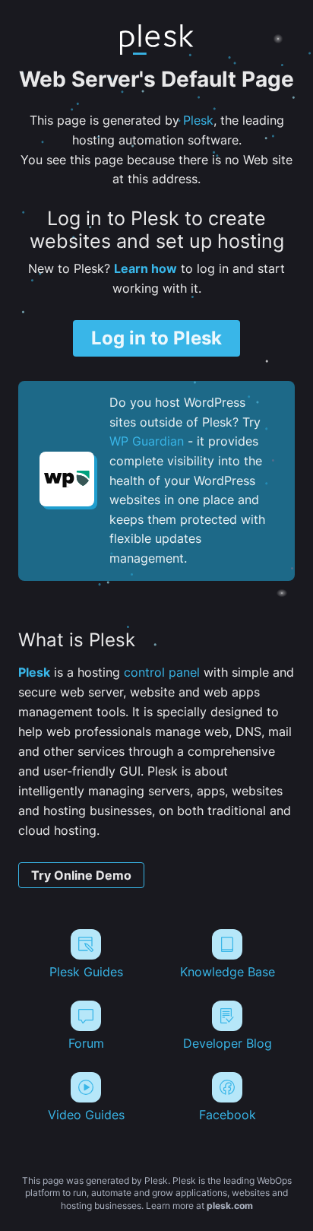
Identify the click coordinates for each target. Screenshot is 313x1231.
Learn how (145, 268)
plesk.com (230, 1205)
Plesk (198, 120)
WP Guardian (146, 441)
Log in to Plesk (156, 338)
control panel (162, 672)
